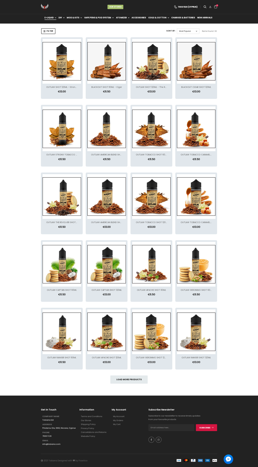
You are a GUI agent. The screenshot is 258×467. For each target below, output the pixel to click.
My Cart (116, 424)
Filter (50, 31)
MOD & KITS (73, 17)
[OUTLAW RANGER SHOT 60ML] (62, 332)
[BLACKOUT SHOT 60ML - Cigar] (106, 61)
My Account (118, 416)
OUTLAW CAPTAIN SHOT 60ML (62, 290)
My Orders (118, 420)
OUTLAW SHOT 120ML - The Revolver (154, 87)
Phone (45, 432)
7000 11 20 (47, 436)
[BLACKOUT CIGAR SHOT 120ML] (196, 61)
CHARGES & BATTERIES (183, 17)
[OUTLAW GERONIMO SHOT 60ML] (196, 264)
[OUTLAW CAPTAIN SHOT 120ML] (106, 264)
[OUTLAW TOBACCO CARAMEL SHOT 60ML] (196, 129)
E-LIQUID (49, 17)
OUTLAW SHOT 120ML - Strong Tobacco (66, 87)
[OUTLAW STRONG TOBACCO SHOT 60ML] (62, 129)
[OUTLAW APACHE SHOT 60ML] (151, 264)
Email (45, 440)
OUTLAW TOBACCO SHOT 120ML (152, 222)
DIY (60, 17)
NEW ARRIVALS (204, 17)
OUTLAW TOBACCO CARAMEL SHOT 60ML (201, 154)
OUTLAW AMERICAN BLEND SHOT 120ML (110, 222)
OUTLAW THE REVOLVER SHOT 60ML (64, 222)
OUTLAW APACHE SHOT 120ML (106, 357)
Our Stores (115, 7)
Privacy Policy (87, 428)
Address (47, 424)
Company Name (50, 416)
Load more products (129, 379)
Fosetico (83, 460)
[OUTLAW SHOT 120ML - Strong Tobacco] (62, 61)
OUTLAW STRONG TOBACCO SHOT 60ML (66, 154)
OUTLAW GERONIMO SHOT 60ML (197, 290)
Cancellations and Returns (93, 432)
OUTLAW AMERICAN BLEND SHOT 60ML (110, 154)
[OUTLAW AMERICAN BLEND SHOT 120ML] (106, 196)
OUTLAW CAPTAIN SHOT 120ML (107, 290)
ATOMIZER (121, 17)
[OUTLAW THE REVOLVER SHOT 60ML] (62, 196)
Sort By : (171, 30)
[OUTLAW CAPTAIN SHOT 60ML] (62, 264)
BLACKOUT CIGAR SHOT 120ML (196, 87)
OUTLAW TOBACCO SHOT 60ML (152, 154)
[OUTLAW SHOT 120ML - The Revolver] (151, 61)
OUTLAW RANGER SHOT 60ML (61, 357)
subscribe (204, 427)
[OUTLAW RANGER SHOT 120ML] (196, 332)
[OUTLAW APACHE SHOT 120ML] (106, 332)
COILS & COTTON (157, 17)
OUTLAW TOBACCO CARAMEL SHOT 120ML (202, 222)
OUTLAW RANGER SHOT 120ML (196, 357)
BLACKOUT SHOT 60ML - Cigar (106, 87)
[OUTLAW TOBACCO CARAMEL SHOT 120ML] (196, 196)
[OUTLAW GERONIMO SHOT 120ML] (151, 332)
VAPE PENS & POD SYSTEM (97, 17)
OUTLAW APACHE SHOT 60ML (151, 290)
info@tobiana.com (51, 444)
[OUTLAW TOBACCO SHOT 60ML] (151, 129)
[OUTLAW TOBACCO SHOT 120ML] (151, 196)
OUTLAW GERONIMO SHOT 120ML (152, 357)
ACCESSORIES (139, 17)
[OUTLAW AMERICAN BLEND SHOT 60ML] (106, 129)
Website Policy (88, 436)
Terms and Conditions (91, 416)
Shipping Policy (88, 424)
